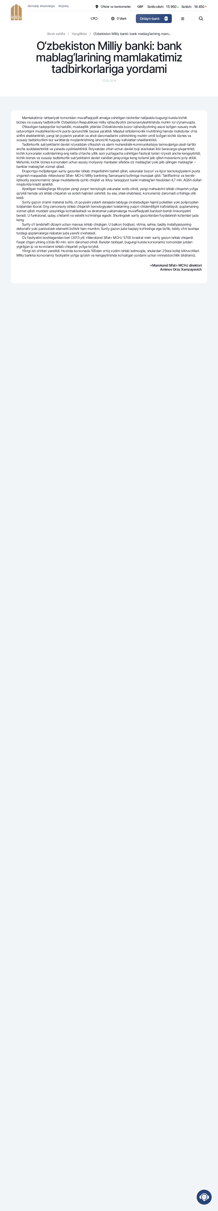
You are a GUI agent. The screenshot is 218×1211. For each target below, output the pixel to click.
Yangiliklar (79, 34)
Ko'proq (63, 6)
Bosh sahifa (56, 34)
